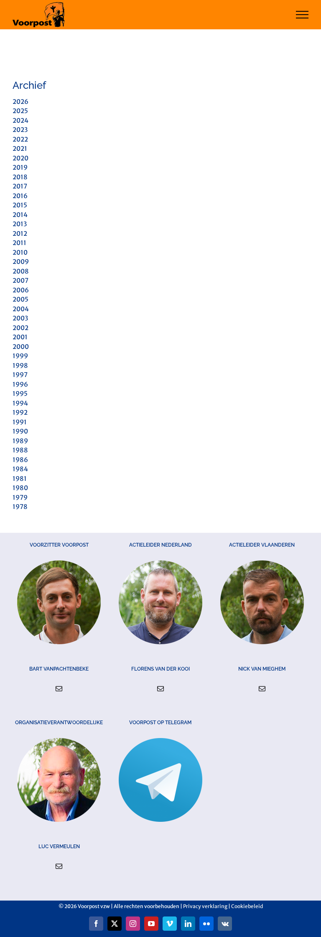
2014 (20, 215)
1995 (20, 394)
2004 (21, 309)
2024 (20, 120)
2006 (21, 290)
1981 (20, 479)
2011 (19, 243)
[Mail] (59, 688)
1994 (20, 403)
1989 (20, 441)
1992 (20, 412)
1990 (20, 431)
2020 (20, 158)
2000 (21, 347)
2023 (20, 130)
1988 (20, 450)
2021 (20, 148)
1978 (20, 507)
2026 (20, 102)
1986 (20, 460)
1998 (20, 365)
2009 (21, 262)
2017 (20, 186)
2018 (20, 177)
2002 (20, 328)
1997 (20, 375)
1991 (20, 422)
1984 (20, 469)
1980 (20, 488)
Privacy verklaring (205, 906)
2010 (20, 252)
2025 (20, 111)
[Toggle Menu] (302, 14)
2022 (20, 139)
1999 (20, 356)
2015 (20, 205)
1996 (20, 384)
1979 (20, 497)
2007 (20, 280)
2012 (20, 233)
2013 (20, 224)
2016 (20, 196)
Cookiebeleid (247, 906)
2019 (20, 167)
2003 (20, 318)
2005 (20, 299)
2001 (20, 337)
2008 (21, 271)
